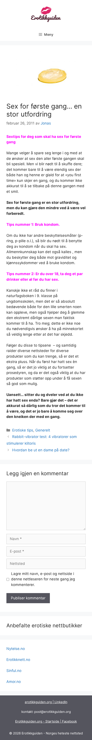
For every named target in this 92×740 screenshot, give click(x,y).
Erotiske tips (22, 430)
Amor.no (13, 681)
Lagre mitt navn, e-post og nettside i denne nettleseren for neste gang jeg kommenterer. (43, 579)
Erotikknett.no (18, 659)
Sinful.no (13, 670)
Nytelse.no (15, 649)
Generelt (42, 430)
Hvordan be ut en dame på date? (41, 450)
